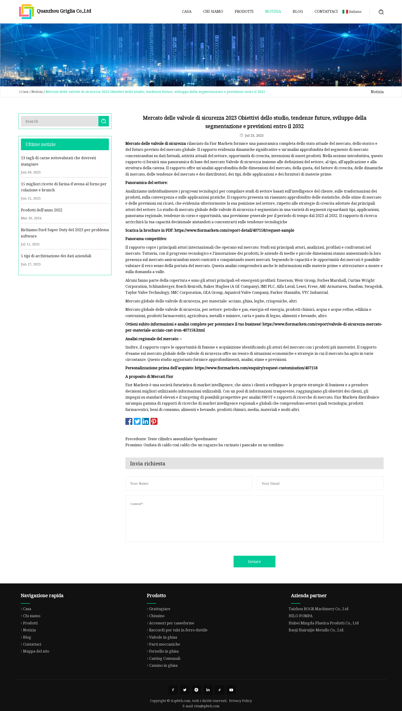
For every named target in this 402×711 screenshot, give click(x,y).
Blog (298, 11)
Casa (186, 11)
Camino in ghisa (163, 665)
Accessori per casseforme (171, 623)
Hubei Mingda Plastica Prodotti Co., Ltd (324, 623)
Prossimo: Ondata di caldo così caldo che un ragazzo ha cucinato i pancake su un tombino (204, 444)
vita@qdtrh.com (207, 706)
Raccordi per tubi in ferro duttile (178, 630)
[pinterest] (196, 689)
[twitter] (184, 689)
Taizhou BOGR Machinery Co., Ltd (318, 608)
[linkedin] (208, 689)
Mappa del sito (36, 651)
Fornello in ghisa (164, 651)
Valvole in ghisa (163, 637)
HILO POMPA (300, 615)
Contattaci (326, 11)
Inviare (254, 561)
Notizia (273, 11)
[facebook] (173, 689)
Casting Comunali (164, 658)
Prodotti (244, 11)
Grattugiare (159, 608)
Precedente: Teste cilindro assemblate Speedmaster (171, 438)
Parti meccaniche (164, 644)
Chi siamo (213, 11)
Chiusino (156, 615)
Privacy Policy (240, 700)
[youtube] (231, 689)
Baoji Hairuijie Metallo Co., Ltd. (316, 630)
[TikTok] (219, 689)
